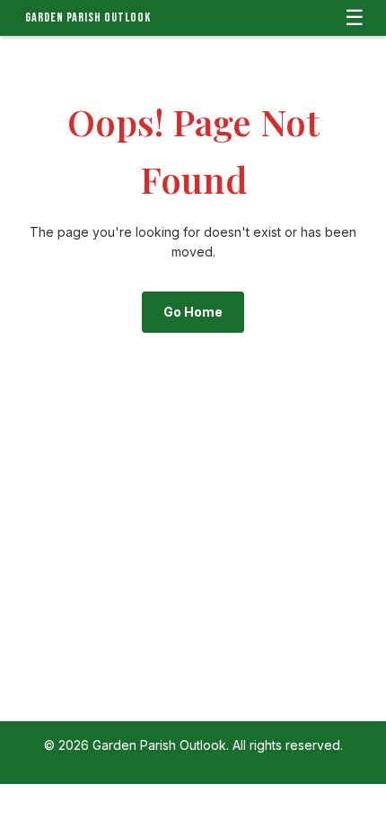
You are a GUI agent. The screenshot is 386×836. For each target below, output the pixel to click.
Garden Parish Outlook (88, 17)
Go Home (193, 311)
